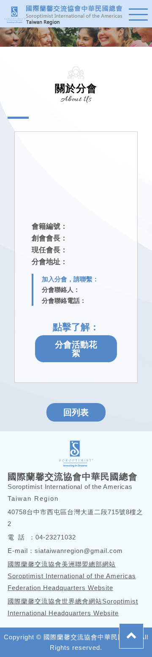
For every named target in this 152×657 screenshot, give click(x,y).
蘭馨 (67, 13)
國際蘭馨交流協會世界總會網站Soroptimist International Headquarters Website (73, 607)
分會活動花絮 (76, 349)
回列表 (76, 412)
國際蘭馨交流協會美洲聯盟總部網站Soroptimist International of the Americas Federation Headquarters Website (72, 576)
